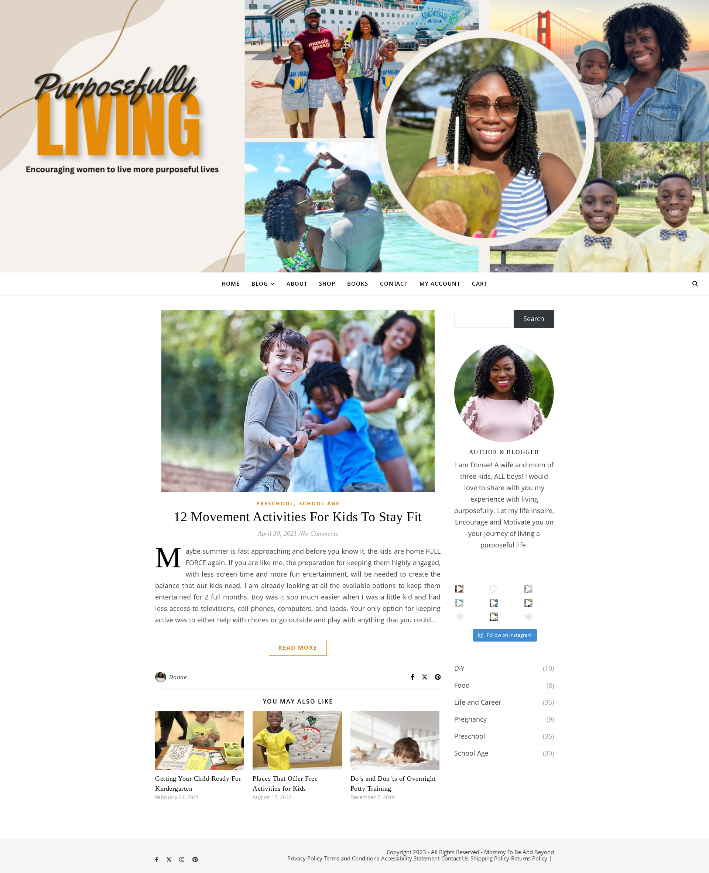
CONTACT (394, 283)
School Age (319, 503)
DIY (459, 668)
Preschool (275, 503)
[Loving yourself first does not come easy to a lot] (459, 603)
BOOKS (357, 283)
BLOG (259, 283)
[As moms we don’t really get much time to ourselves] (494, 616)
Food (462, 685)
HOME (231, 283)
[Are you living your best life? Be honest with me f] (494, 589)
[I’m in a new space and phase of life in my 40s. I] (494, 603)
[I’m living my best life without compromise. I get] (459, 589)
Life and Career (477, 702)
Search (533, 318)
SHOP (327, 283)
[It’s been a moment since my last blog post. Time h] (528, 603)
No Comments (319, 533)
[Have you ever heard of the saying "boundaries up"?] (459, 616)
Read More (297, 647)
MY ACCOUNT (439, 283)
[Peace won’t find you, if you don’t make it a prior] (528, 589)
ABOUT (297, 283)
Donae (178, 677)
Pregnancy (470, 719)
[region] (354, 852)
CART (479, 283)
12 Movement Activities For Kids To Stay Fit (298, 516)
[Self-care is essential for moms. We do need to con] (528, 616)
